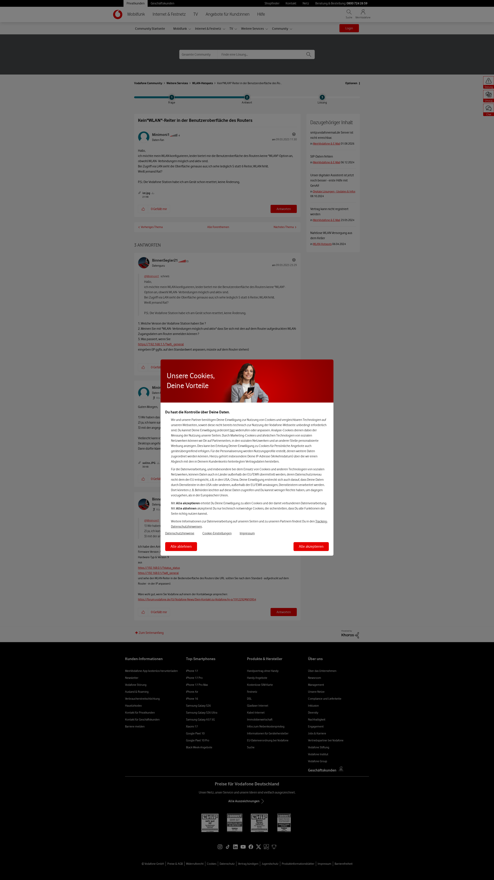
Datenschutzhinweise (179, 533)
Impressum (247, 533)
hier (232, 430)
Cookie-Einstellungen (217, 533)
